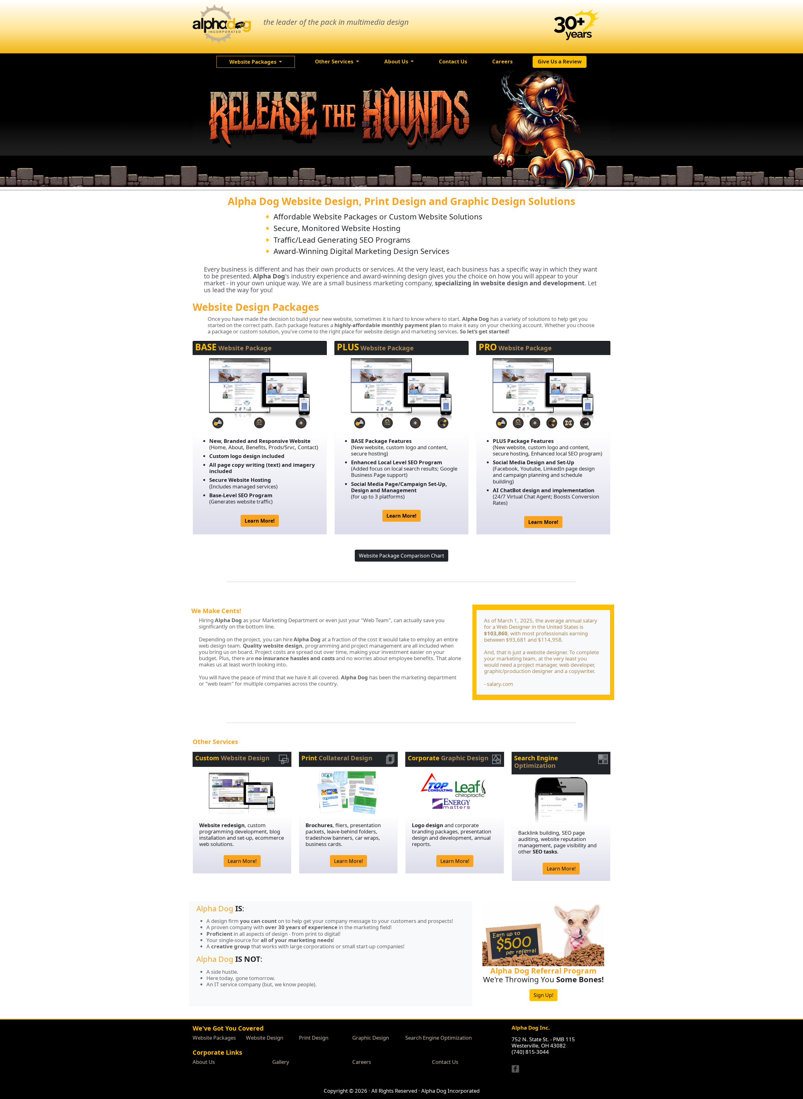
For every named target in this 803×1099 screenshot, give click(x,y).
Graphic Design (370, 1037)
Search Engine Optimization (438, 1037)
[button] (255, 61)
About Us (204, 1061)
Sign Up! (543, 995)
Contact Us (445, 1061)
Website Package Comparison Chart (401, 555)
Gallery (280, 1061)
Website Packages (214, 1037)
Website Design (264, 1037)
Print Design (313, 1037)
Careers (361, 1061)
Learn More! (242, 861)
